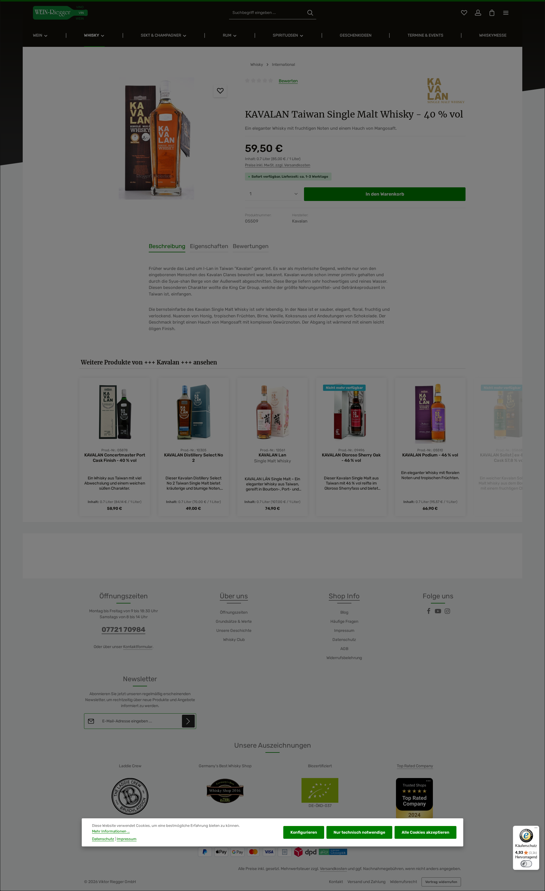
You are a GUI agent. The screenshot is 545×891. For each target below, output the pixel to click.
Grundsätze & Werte (234, 621)
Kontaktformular (137, 646)
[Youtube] (438, 613)
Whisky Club (234, 639)
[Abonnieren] (188, 721)
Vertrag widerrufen (441, 882)
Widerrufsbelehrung (344, 657)
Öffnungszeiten (234, 612)
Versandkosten (333, 868)
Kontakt (336, 881)
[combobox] (266, 13)
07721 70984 (123, 630)
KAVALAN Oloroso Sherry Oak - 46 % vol (351, 457)
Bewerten (288, 80)
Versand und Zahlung (366, 881)
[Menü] (536, 829)
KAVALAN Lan (272, 455)
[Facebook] (429, 613)
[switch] (526, 863)
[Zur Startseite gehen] (60, 13)
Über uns (234, 596)
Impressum (344, 630)
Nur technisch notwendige (359, 832)
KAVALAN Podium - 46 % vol (430, 455)
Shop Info (344, 596)
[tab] (167, 246)
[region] (156, 138)
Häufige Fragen (344, 621)
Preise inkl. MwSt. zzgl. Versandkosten (277, 165)
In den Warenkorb (385, 194)
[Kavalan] (446, 91)
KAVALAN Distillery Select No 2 (193, 457)
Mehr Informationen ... (111, 831)
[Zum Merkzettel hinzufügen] (220, 91)
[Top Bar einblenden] (505, 13)
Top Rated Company (415, 766)
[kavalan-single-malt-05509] (156, 138)
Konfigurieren (303, 832)
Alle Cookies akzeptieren (425, 832)
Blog (344, 612)
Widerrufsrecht (403, 881)
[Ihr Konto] (477, 13)
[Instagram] (447, 613)
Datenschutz (344, 639)
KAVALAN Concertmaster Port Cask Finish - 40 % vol (114, 457)
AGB (344, 648)
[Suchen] (310, 13)
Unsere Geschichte (233, 630)
